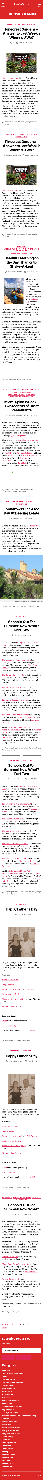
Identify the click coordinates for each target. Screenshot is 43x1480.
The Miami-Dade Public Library (15, 715)
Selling (5, 1452)
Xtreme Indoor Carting (11, 1006)
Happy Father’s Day (21, 1056)
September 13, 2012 (26, 43)
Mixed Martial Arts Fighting (14, 999)
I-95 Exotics (32, 989)
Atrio (10, 455)
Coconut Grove (10, 380)
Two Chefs (22, 463)
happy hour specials (17, 435)
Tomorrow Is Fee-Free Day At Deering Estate (21, 511)
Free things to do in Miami (14, 606)
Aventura (6, 1370)
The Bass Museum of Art (12, 687)
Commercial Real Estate (12, 1382)
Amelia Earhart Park (10, 1279)
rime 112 (31, 1030)
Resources (15, 253)
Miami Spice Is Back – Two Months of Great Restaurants (21, 406)
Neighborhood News (16, 394)
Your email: (6, 1344)
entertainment (10, 1041)
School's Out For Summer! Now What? (21, 1207)
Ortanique (24, 458)
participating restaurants (28, 440)
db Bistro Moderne (30, 455)
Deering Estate (33, 526)
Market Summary (9, 1421)
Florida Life (11, 134)
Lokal (4, 1021)
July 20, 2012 (32, 518)
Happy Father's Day (21, 909)
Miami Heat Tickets (10, 980)
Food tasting (19, 489)
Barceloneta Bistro (24, 453)
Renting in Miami (9, 1443)
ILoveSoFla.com (21, 4)
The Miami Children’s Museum (15, 700)
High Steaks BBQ (9, 1026)
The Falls (6, 1461)
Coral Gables (9, 489)
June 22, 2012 (26, 635)
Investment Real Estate (12, 1407)
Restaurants (15, 397)
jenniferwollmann (14, 155)
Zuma (16, 455)
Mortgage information (11, 1430)
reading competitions (26, 717)
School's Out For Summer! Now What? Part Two (21, 626)
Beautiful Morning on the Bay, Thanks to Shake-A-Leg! (21, 262)
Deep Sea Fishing (9, 985)
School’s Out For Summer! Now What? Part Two (21, 769)
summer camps (31, 1272)
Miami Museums (29, 748)
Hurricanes (7, 1404)
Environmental (8, 1388)
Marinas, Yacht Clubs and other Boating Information (21, 250)
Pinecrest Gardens (10, 78)
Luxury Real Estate (10, 1413)
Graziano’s (6, 460)
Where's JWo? (32, 24)
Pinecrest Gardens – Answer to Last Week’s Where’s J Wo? (21, 145)
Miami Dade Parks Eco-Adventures (17, 1264)
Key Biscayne (8, 1410)
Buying (5, 1376)
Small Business (8, 1455)
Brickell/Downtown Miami (14, 390)
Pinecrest (9, 24)
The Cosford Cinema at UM (13, 675)
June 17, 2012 (26, 914)
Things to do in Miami (24, 380)
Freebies (6, 1397)
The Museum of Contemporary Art (16, 660)
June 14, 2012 (26, 1214)
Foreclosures (7, 1394)
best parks (8, 1312)
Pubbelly (8, 453)
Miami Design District (11, 1427)
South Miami (7, 1458)
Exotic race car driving (11, 994)
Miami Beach (27, 392)
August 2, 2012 (32, 415)
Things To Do (20, 24)
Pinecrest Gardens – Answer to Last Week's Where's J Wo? (21, 33)
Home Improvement (10, 1401)
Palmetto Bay (31, 502)
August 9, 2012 (32, 272)
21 (35, 1324)
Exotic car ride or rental (12, 989)
